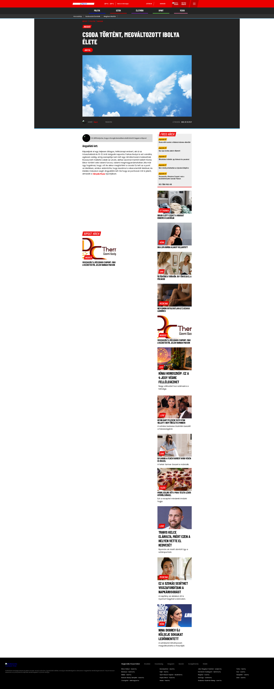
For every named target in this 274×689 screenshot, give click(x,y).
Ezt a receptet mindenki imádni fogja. (172, 500)
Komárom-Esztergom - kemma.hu (209, 672)
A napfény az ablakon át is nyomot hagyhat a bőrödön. (172, 597)
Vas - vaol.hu (240, 672)
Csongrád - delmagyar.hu (130, 680)
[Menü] (194, 3)
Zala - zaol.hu (241, 678)
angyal (88, 50)
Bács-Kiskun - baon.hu (129, 669)
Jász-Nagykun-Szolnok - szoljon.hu (210, 669)
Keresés (162, 4)
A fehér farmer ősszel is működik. (173, 464)
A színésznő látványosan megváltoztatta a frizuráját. (172, 644)
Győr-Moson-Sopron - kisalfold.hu (171, 675)
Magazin (170, 664)
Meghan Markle (110, 16)
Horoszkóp (77, 16)
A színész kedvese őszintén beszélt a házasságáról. (174, 427)
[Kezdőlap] (83, 4)
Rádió (205, 664)
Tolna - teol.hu (241, 669)
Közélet (147, 664)
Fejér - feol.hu (164, 672)
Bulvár (181, 664)
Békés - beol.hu (126, 675)
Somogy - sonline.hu (205, 678)
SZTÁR (118, 10)
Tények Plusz (99, 173)
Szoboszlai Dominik (92, 16)
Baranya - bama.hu (128, 672)
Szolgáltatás (193, 664)
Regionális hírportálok (130, 664)
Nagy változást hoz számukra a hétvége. (174, 387)
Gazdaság (159, 664)
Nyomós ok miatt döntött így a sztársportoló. (173, 550)
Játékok (149, 4)
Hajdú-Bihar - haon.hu (167, 678)
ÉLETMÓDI (140, 10)
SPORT (161, 10)
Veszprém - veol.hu (242, 675)
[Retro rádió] (174, 4)
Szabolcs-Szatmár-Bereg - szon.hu (210, 680)
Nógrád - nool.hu (203, 675)
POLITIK (97, 10)
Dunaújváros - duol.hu (167, 669)
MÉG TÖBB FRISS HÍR (165, 184)
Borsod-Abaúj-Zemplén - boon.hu (132, 678)
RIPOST (84, 21)
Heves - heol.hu (165, 680)
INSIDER (100, 21)
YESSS (182, 10)
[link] (88, 257)
